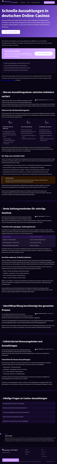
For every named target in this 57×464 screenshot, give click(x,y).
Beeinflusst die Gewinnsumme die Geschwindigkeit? (15, 421)
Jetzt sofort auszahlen (11, 32)
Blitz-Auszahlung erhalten (10, 460)
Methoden (23, 2)
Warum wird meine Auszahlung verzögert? (13, 417)
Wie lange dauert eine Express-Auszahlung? (13, 403)
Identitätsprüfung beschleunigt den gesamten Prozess (17, 68)
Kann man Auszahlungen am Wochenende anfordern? (16, 412)
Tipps (28, 2)
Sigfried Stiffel (8, 436)
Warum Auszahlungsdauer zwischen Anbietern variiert (17, 63)
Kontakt (43, 454)
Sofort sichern (49, 2)
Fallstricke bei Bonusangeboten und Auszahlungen (16, 70)
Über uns (43, 452)
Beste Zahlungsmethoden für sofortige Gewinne (16, 65)
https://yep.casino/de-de (8, 80)
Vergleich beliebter (35, 2)
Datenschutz (44, 456)
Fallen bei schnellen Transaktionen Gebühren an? (15, 408)
